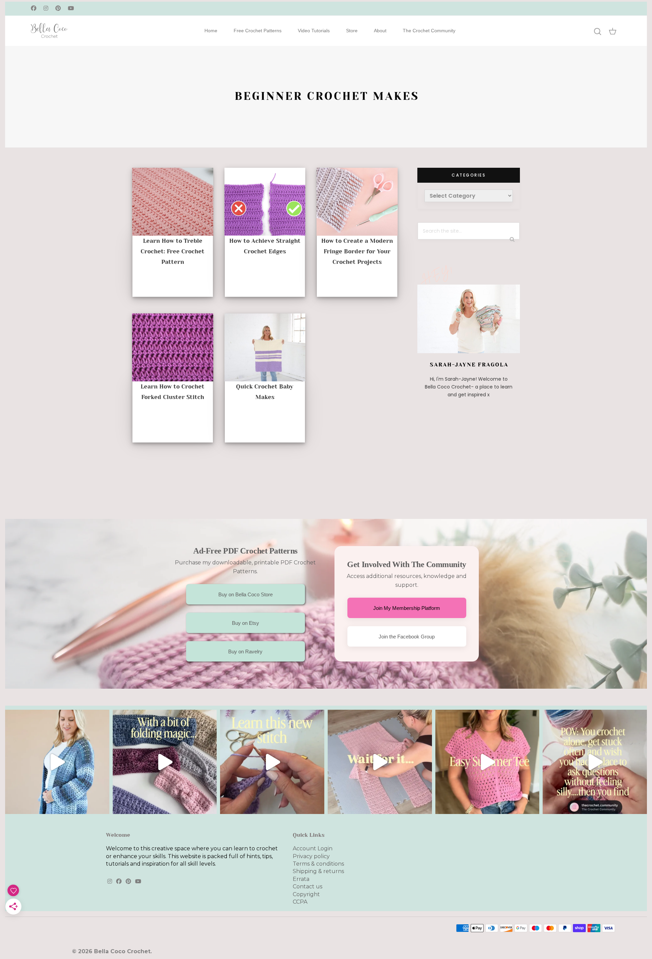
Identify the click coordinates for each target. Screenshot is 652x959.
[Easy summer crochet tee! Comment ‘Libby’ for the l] (487, 762)
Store (352, 30)
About (380, 30)
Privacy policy (311, 856)
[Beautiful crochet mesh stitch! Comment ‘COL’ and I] (272, 762)
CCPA (300, 902)
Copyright (306, 894)
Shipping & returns (318, 871)
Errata (301, 879)
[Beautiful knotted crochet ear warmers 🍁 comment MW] (165, 762)
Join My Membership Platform (406, 608)
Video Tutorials (314, 30)
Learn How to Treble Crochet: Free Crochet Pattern (172, 251)
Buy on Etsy (245, 623)
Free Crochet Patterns (258, 30)
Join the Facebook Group (407, 636)
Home (210, 30)
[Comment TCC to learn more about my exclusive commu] (595, 762)
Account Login (312, 848)
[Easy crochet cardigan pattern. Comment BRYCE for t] (57, 762)
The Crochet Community (429, 30)
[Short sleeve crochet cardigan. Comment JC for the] (380, 762)
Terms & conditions (318, 864)
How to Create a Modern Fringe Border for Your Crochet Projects (357, 251)
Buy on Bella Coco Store (245, 594)
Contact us (307, 886)
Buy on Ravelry (245, 651)
